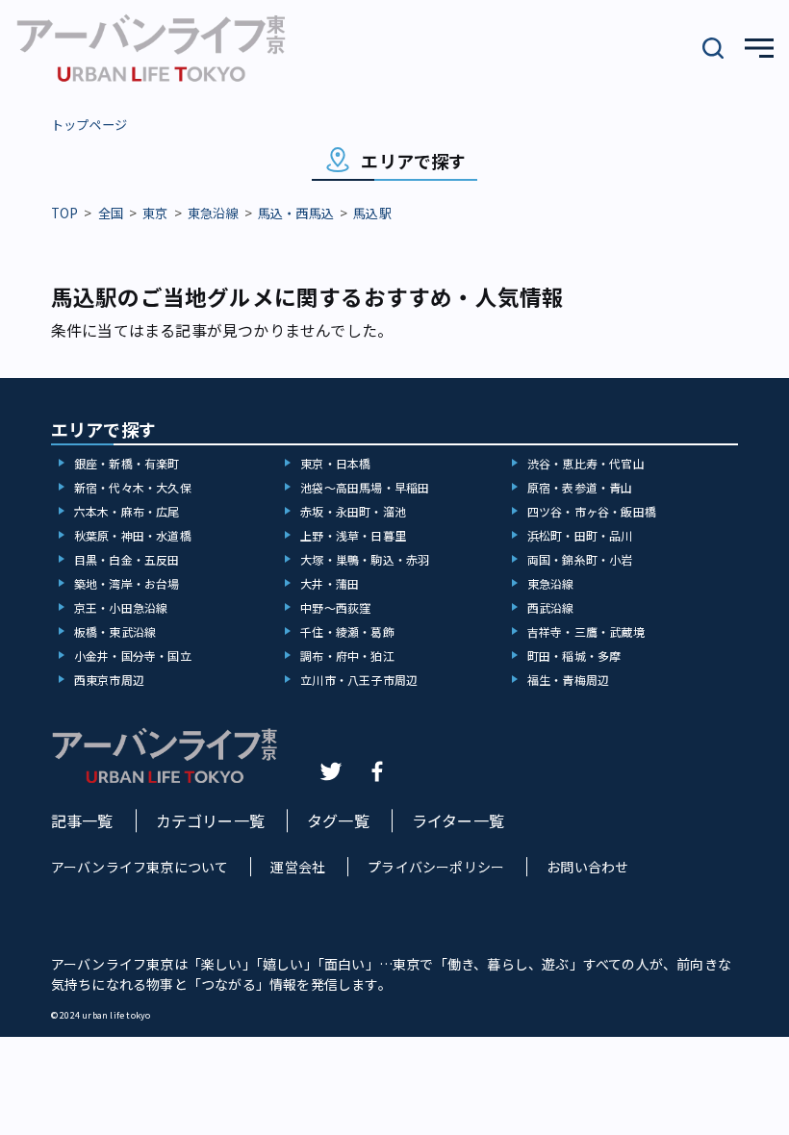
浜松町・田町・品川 (580, 535)
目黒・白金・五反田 (127, 559)
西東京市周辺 (109, 679)
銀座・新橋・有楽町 (127, 463)
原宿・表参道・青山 (580, 487)
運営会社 (297, 866)
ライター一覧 (458, 820)
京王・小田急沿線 (121, 607)
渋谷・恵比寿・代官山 (586, 463)
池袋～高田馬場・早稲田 (364, 487)
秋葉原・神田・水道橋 (132, 535)
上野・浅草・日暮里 (353, 535)
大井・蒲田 (329, 583)
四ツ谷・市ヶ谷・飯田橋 (591, 511)
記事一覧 (82, 820)
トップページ (89, 124)
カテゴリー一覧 (210, 820)
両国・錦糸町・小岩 (580, 559)
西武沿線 (550, 607)
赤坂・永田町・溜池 (353, 511)
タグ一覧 (338, 820)
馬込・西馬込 (296, 213)
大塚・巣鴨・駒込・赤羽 (364, 559)
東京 (154, 213)
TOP (65, 213)
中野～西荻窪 (335, 607)
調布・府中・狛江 (347, 655)
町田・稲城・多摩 (574, 655)
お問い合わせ (587, 866)
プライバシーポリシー (436, 866)
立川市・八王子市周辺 (359, 679)
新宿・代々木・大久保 (132, 487)
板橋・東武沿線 (115, 631)
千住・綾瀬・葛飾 (347, 631)
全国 (110, 213)
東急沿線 (213, 213)
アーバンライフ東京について (140, 866)
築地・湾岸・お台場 (127, 583)
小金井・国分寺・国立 (132, 655)
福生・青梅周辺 (568, 679)
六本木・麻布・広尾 (127, 511)
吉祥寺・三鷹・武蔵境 (586, 631)
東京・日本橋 (335, 463)
